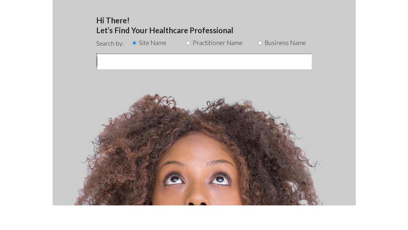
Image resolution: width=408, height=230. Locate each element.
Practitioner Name (217, 42)
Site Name (152, 42)
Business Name (284, 42)
